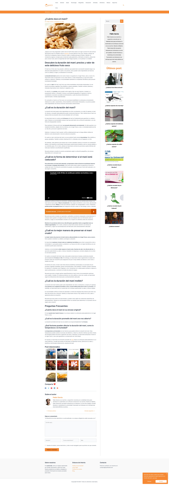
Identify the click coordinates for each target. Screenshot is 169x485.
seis (72, 339)
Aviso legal (75, 467)
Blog (73, 471)
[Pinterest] (51, 388)
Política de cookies (77, 469)
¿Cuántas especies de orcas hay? (114, 105)
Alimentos (47, 12)
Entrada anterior (51, 410)
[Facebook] (45, 388)
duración (67, 53)
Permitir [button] (161, 481)
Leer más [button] (154, 478)
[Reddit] (57, 388)
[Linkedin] (54, 388)
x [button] (166, 473)
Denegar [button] (149, 481)
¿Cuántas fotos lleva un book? (114, 87)
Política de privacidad (77, 465)
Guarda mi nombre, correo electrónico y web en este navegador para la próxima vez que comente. (71, 445)
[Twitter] (48, 388)
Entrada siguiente (90, 410)
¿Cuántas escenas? (114, 226)
